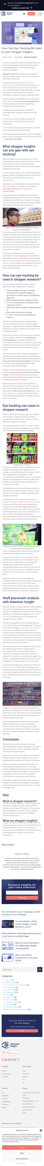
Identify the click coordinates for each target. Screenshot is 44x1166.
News (8, 995)
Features (24, 1077)
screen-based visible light (13, 372)
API (23, 1083)
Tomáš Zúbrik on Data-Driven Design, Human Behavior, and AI (26, 924)
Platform (9, 997)
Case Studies (11, 983)
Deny (22, 1153)
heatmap (30, 658)
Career (8, 980)
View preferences (22, 1159)
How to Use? (25, 1074)
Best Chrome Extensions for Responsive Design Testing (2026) (27, 946)
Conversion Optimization (16, 985)
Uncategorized (12, 1002)
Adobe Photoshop (27, 1110)
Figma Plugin (26, 1098)
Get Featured (5, 1104)
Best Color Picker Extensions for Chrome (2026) (26, 958)
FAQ (23, 1080)
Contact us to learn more (20, 8)
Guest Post (10, 990)
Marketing (10, 992)
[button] (41, 1130)
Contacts (4, 1071)
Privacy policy (21, 1163)
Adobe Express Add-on (30, 1101)
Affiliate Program (6, 1074)
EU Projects (5, 1077)
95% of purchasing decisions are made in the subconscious (20, 188)
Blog (3, 1093)
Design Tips (10, 987)
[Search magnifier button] (39, 969)
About (24, 1071)
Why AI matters (12, 1007)
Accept (22, 1147)
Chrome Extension (27, 1104)
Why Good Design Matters (16, 1009)
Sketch (24, 1113)
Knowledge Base (6, 1101)
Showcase (10, 1000)
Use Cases (18, 57)
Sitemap (4, 1107)
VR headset (7, 361)
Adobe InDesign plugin (28, 1107)
